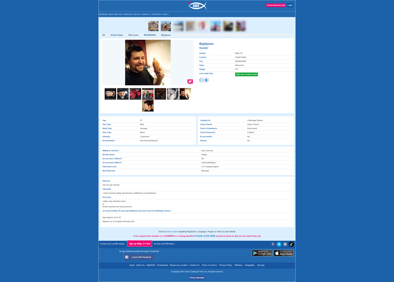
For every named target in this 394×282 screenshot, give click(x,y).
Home (132, 265)
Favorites (155, 14)
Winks (111, 14)
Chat (165, 14)
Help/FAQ (151, 265)
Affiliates (238, 265)
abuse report (172, 231)
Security (261, 265)
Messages (103, 14)
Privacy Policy (225, 265)
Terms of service (209, 265)
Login (289, 5)
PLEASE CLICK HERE (205, 236)
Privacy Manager (197, 278)
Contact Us (194, 265)
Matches (118, 14)
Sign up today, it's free (139, 243)
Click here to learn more (246, 74)
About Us (140, 265)
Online (136, 14)
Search (145, 14)
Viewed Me (127, 14)
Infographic (250, 265)
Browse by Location (179, 265)
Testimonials (162, 265)
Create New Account (276, 5)
